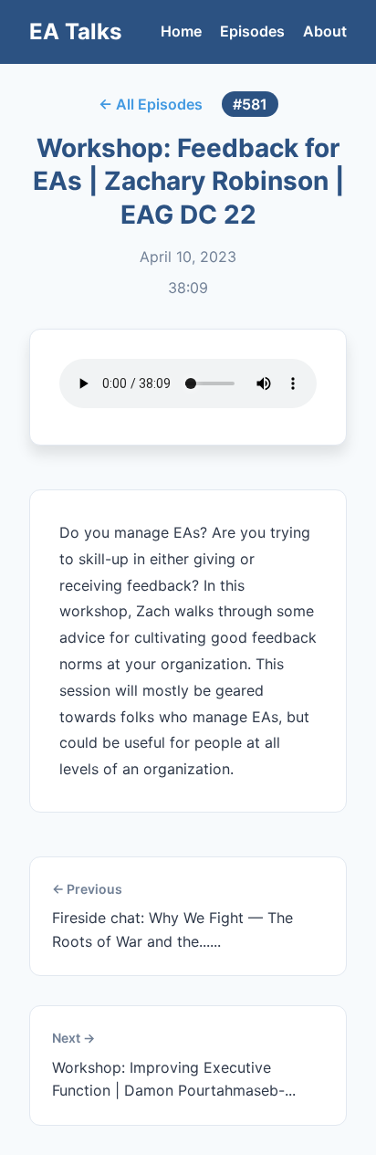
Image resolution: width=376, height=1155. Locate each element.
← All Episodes (151, 104)
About (325, 31)
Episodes (252, 31)
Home (181, 31)
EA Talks (75, 31)
